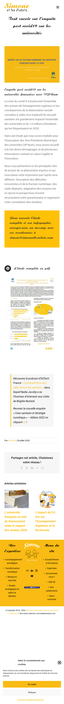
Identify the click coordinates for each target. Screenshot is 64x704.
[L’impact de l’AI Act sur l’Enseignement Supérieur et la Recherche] (47, 491)
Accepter (32, 684)
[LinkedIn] (32, 570)
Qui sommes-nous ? (52, 575)
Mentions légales (33, 610)
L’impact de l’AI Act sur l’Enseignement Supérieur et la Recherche (45, 521)
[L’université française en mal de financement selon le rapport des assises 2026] (16, 491)
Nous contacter (51, 598)
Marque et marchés (12, 579)
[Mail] (27, 570)
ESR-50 (52, 582)
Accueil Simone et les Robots (52, 561)
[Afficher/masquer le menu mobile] (58, 7)
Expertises (52, 568)
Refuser (32, 692)
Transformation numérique (12, 570)
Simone (11, 440)
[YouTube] (32, 576)
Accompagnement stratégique (12, 561)
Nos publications (51, 589)
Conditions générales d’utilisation (30, 700)
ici (24, 422)
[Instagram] (36, 570)
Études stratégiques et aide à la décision (12, 590)
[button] (59, 662)
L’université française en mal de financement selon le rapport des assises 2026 (15, 521)
